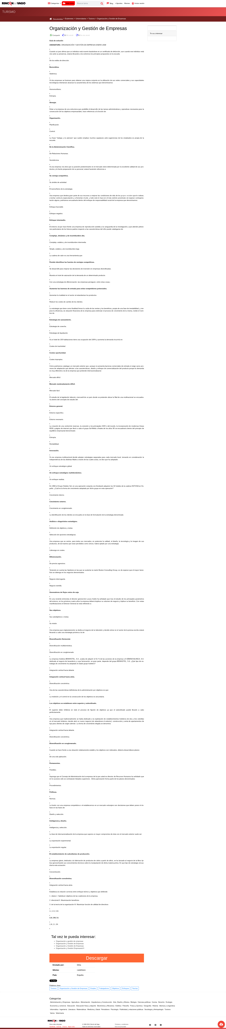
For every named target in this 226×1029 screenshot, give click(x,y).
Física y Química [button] (136, 1006)
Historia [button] (155, 1006)
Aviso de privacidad (120, 1026)
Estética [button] (118, 1006)
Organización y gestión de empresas (69, 941)
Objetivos (115, 988)
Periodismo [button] (105, 1009)
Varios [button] (52, 1013)
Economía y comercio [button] (58, 1006)
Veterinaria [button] (60, 1013)
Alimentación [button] (85, 1002)
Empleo (93, 988)
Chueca (64, 1026)
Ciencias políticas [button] (144, 1002)
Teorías (135, 988)
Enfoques (125, 988)
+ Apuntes (118, 3)
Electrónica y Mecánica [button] (105, 1006)
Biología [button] (134, 1002)
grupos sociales (126, 195)
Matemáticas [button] (81, 1009)
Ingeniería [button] (63, 1009)
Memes (127, 3)
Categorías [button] (54, 3)
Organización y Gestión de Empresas (70, 943)
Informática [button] (54, 1009)
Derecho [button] (161, 1002)
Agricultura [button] (75, 1002)
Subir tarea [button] (69, 3)
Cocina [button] (154, 1002)
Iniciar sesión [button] (139, 3)
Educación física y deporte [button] (86, 1006)
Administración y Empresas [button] (60, 1002)
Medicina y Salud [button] (93, 1009)
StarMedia (52, 1026)
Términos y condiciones (121, 1024)
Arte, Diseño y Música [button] (121, 1002)
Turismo (53, 988)
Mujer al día (71, 1026)
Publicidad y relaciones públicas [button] (131, 1009)
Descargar (96, 958)
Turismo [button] (168, 1009)
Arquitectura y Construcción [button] (101, 1002)
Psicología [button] (114, 1009)
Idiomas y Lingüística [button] (167, 1006)
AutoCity (58, 1026)
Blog (111, 3)
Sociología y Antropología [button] (153, 1009)
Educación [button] (71, 1006)
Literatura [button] (71, 1009)
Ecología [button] (169, 1002)
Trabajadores (104, 988)
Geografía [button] (147, 1006)
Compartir (56, 35)
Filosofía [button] (126, 1006)
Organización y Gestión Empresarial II (70, 948)
